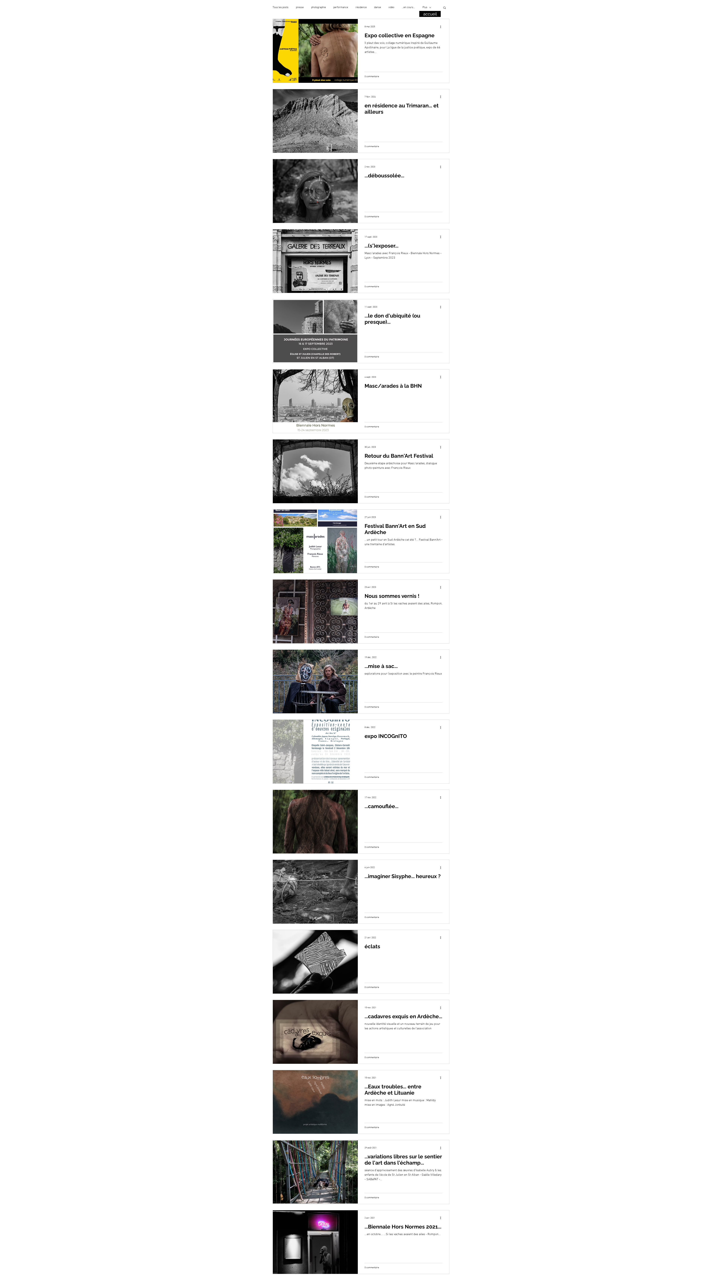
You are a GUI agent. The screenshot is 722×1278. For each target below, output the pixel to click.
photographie (318, 7)
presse (300, 7)
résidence (361, 7)
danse (377, 7)
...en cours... (408, 7)
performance (340, 7)
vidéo (391, 7)
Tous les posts (280, 7)
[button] (444, 8)
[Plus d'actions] (442, 26)
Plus (424, 7)
